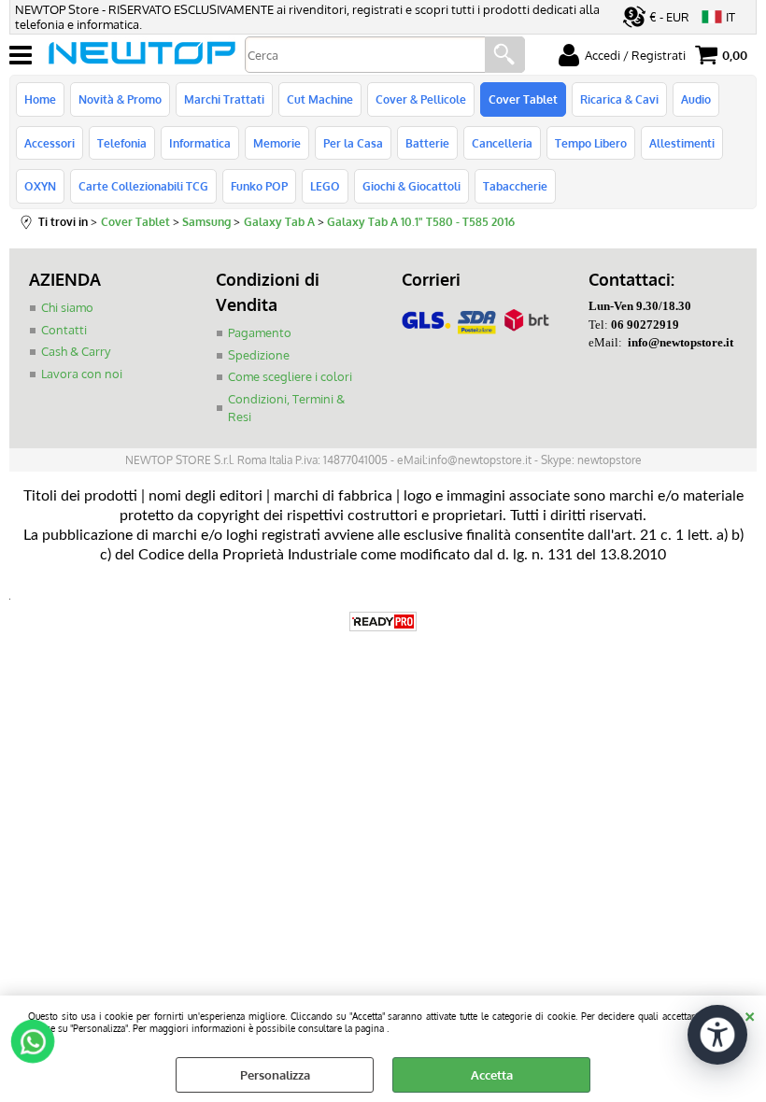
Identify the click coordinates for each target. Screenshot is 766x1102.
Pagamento (259, 332)
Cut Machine (320, 99)
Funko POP (259, 185)
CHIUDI (750, 1014)
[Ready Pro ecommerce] (383, 622)
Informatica (200, 142)
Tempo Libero (591, 142)
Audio (696, 99)
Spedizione (259, 354)
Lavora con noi (81, 373)
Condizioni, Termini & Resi (286, 408)
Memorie (277, 142)
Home (40, 99)
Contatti (64, 329)
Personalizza (275, 1074)
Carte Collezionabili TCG (143, 185)
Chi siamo (67, 307)
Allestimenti (682, 142)
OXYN (40, 185)
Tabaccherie (515, 185)
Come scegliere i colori (290, 376)
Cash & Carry (75, 351)
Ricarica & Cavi (619, 99)
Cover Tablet (523, 99)
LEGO (325, 185)
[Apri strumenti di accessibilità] (717, 1035)
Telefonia (122, 142)
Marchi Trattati (224, 99)
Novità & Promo (120, 99)
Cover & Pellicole (421, 99)
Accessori (49, 142)
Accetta (492, 1074)
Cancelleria (502, 142)
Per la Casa (353, 142)
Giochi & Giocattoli (411, 185)
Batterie (427, 142)
